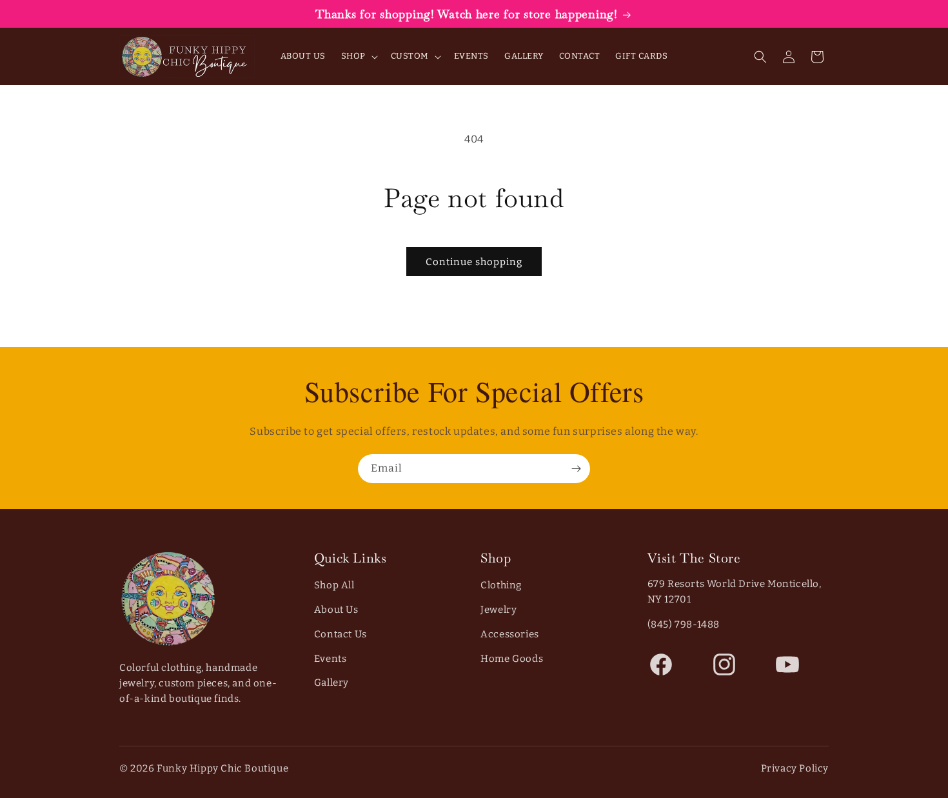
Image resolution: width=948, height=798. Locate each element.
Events (330, 658)
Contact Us (340, 634)
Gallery (331, 682)
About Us (336, 609)
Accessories (509, 634)
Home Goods (511, 658)
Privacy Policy (795, 768)
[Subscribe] (576, 468)
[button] (358, 56)
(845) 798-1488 (683, 624)
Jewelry (498, 609)
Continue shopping (474, 262)
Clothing (501, 585)
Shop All (334, 585)
